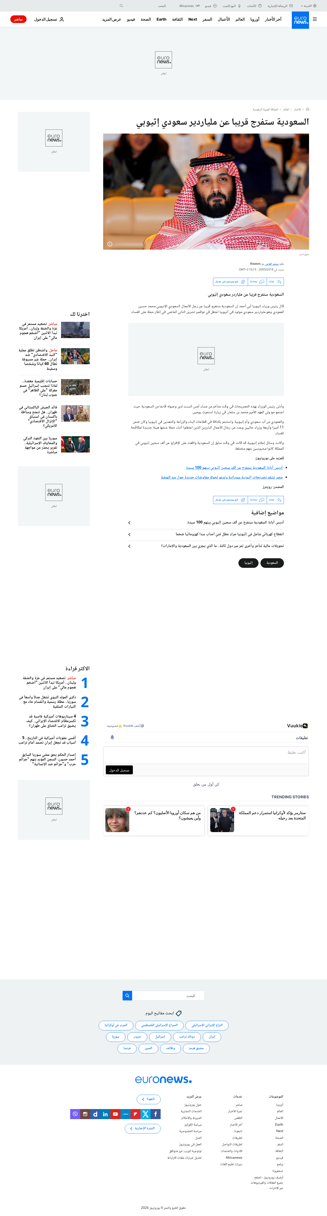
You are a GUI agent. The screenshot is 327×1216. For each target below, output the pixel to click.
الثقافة (177, 19)
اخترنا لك (80, 314)
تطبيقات (237, 1138)
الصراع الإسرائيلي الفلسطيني (159, 1025)
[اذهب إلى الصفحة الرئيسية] (300, 20)
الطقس (238, 1118)
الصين (148, 1049)
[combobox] (146, 6)
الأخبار (297, 110)
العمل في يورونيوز (190, 1144)
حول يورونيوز (193, 1105)
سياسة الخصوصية (190, 1131)
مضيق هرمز (196, 1049)
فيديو (131, 19)
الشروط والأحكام (191, 1118)
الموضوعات (276, 1097)
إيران (212, 1037)
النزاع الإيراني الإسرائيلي (207, 1025)
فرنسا (127, 1049)
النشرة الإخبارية (145, 1129)
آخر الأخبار (273, 19)
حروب (137, 1037)
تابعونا (238, 1131)
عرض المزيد (194, 1097)
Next (192, 19)
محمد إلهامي (272, 264)
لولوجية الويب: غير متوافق (185, 1151)
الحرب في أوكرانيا (116, 1025)
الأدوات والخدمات (231, 1151)
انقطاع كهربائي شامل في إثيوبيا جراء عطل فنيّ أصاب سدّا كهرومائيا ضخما (230, 534)
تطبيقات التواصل (232, 1144)
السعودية (272, 563)
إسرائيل (160, 1037)
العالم (240, 19)
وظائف (170, 1049)
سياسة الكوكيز (193, 1125)
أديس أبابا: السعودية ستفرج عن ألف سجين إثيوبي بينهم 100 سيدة (235, 522)
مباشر (18, 19)
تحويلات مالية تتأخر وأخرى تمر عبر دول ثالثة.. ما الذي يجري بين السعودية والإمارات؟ (222, 546)
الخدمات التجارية (191, 1112)
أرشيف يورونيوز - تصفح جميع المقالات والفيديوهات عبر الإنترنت (267, 1183)
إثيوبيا (248, 563)
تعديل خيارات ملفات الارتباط (184, 1158)
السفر (207, 19)
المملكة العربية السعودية (265, 110)
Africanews (234, 1158)
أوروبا (254, 19)
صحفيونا (277, 1171)
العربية (308, 5)
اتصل (198, 1138)
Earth (161, 19)
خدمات (237, 1097)
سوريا (115, 1037)
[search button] (121, 6)
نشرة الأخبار (235, 1112)
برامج (280, 1164)
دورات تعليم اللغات (231, 1164)
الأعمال (224, 19)
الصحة (146, 19)
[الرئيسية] (307, 109)
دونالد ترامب (187, 1037)
